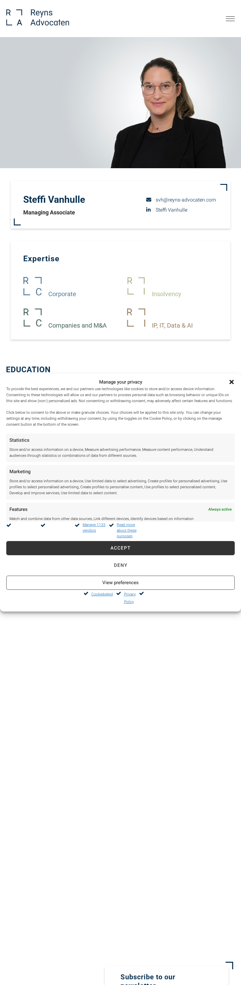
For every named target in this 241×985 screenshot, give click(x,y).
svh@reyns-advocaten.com (186, 200)
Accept (120, 548)
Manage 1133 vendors (94, 527)
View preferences (120, 582)
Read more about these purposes (127, 530)
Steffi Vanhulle (171, 210)
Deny (120, 565)
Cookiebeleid (102, 594)
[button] (231, 382)
